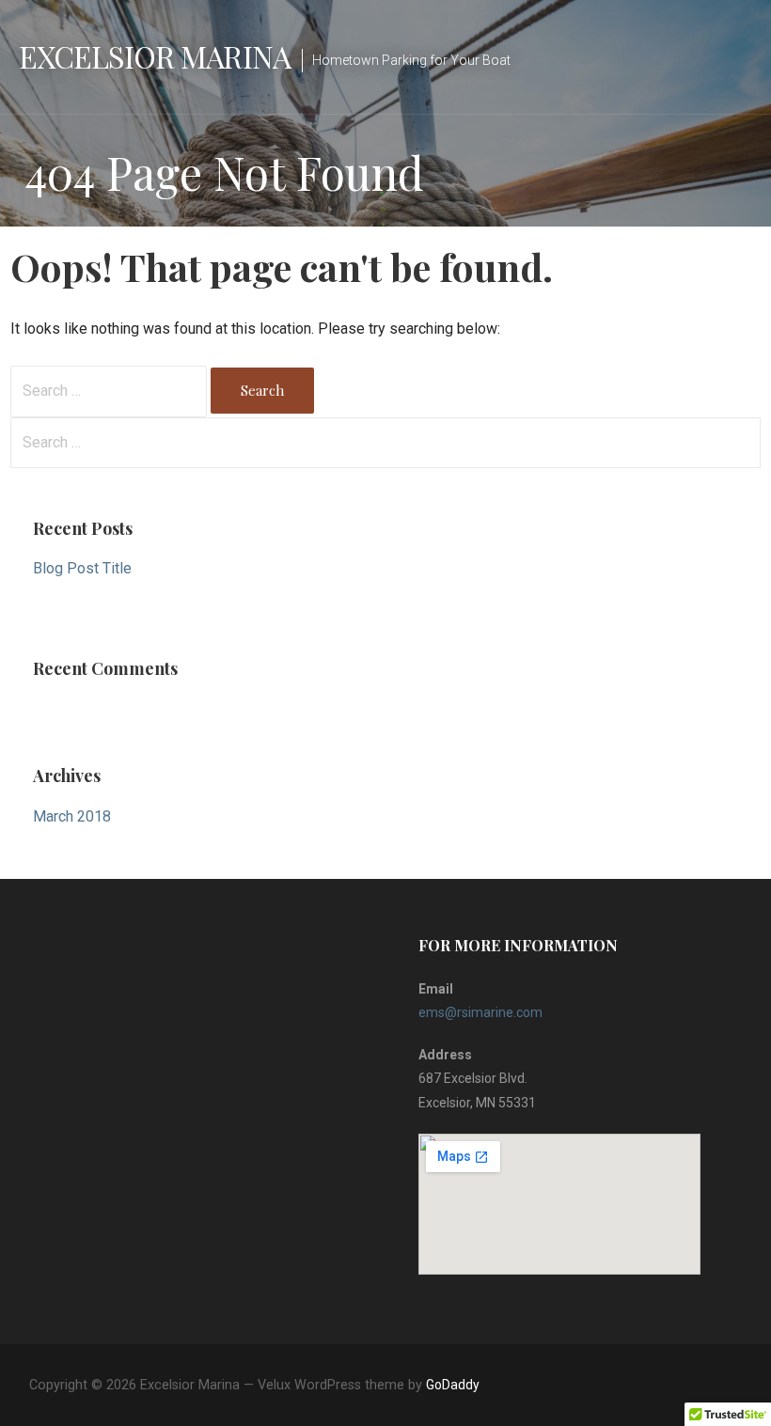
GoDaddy (453, 1384)
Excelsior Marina (155, 56)
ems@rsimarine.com (480, 1012)
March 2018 (72, 816)
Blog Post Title (82, 568)
